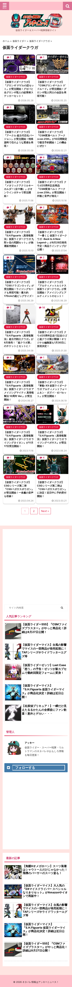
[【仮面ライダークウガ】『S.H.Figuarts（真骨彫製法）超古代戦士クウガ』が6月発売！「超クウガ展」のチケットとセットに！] (19, 322)
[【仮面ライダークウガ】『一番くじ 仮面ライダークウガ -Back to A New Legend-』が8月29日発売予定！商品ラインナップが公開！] (52, 222)
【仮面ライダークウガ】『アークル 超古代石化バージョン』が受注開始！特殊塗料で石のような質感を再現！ (19, 138)
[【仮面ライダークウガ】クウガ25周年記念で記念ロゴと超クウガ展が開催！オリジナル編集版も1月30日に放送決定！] (52, 322)
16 (43, 307)
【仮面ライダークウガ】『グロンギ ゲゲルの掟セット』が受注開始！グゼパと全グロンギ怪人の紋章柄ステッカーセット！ (19, 88)
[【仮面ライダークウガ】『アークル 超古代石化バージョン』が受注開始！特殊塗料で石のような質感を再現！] (19, 122)
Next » (45, 511)
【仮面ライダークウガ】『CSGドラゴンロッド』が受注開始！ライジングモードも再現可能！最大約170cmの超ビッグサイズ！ (19, 288)
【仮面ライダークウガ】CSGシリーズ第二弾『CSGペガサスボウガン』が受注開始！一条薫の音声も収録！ (19, 489)
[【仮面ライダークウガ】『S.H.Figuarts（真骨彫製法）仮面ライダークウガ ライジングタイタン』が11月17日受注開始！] (19, 422)
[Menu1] (36, 6)
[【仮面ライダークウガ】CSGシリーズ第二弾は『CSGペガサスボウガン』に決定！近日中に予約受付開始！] (52, 472)
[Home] (36, 24)
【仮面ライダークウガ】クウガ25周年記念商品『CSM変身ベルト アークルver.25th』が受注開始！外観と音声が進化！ (52, 188)
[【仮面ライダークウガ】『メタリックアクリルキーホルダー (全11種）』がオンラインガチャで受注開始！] (19, 172)
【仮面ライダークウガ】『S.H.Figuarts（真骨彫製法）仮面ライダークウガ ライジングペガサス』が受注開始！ (52, 439)
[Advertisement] (36, 567)
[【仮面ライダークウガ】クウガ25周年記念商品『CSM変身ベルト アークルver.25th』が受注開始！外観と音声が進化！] (52, 172)
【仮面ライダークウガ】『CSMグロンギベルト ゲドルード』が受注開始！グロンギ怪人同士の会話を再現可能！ (51, 88)
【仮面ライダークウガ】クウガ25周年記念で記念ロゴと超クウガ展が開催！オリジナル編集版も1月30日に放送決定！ (52, 339)
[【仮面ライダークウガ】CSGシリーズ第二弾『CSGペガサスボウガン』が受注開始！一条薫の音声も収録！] (19, 472)
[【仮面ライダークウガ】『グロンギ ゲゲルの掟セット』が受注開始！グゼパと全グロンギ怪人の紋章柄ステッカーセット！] (19, 72)
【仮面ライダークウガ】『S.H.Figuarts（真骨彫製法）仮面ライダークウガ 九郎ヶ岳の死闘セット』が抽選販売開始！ (19, 238)
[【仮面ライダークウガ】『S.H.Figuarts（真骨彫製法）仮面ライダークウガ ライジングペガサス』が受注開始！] (52, 422)
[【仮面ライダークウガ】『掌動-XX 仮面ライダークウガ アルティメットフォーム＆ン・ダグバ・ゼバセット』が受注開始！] (52, 372)
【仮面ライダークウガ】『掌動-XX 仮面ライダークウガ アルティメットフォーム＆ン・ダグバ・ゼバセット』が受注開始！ (52, 389)
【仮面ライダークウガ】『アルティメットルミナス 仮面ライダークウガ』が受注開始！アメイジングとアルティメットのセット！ (51, 288)
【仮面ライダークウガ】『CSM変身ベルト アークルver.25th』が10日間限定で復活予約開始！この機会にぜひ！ (52, 138)
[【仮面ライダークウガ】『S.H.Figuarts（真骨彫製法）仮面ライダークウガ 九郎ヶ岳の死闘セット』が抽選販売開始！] (19, 222)
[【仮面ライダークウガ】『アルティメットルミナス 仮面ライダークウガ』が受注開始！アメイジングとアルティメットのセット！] (52, 272)
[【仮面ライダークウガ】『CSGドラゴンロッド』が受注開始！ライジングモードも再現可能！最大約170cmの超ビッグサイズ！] (19, 272)
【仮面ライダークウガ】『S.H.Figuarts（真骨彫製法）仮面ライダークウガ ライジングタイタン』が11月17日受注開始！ (19, 439)
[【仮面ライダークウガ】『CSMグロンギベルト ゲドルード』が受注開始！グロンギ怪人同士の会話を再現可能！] (52, 72)
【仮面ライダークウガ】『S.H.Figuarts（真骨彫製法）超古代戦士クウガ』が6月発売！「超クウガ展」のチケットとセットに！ (18, 339)
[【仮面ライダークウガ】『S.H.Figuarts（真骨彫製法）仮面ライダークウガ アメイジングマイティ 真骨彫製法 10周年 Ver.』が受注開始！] (19, 372)
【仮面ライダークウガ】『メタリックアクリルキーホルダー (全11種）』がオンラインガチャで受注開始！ (18, 188)
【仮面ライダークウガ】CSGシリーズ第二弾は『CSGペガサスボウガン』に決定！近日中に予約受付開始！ (52, 489)
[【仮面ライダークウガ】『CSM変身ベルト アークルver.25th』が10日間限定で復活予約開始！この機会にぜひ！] (52, 122)
